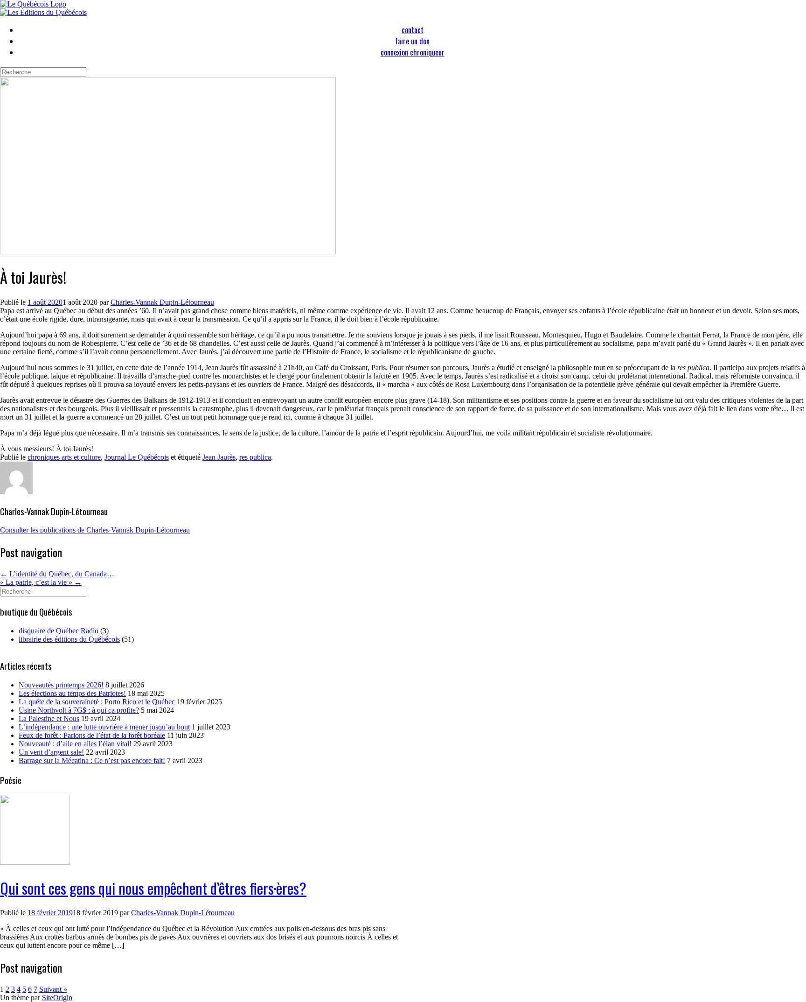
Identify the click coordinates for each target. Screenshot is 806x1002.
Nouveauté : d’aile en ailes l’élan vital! (75, 744)
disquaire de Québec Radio (58, 631)
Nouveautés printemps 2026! (61, 685)
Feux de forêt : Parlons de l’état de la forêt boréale (92, 735)
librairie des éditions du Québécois (69, 639)
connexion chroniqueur (413, 52)
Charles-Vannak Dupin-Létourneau (162, 302)
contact (413, 29)
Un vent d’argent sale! (51, 752)
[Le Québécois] (33, 4)
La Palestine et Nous (49, 718)
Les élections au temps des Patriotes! (72, 693)
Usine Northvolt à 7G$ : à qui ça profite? (79, 710)
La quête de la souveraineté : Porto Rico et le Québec (97, 702)
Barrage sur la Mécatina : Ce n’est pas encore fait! (92, 760)
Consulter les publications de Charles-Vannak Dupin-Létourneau (95, 530)
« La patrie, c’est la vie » (41, 582)
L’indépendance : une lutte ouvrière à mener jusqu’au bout (104, 727)
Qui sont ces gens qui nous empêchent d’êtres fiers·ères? (153, 888)
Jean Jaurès (219, 457)
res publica (255, 457)
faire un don (412, 41)
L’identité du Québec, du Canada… (57, 574)
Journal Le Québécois (136, 457)
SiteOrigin (57, 998)
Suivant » (53, 989)
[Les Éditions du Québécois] (43, 12)
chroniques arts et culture (64, 457)
